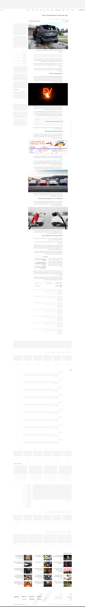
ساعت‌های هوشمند (48, 77)
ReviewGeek (43, 162)
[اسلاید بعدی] (12, 96)
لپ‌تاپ (41, 77)
